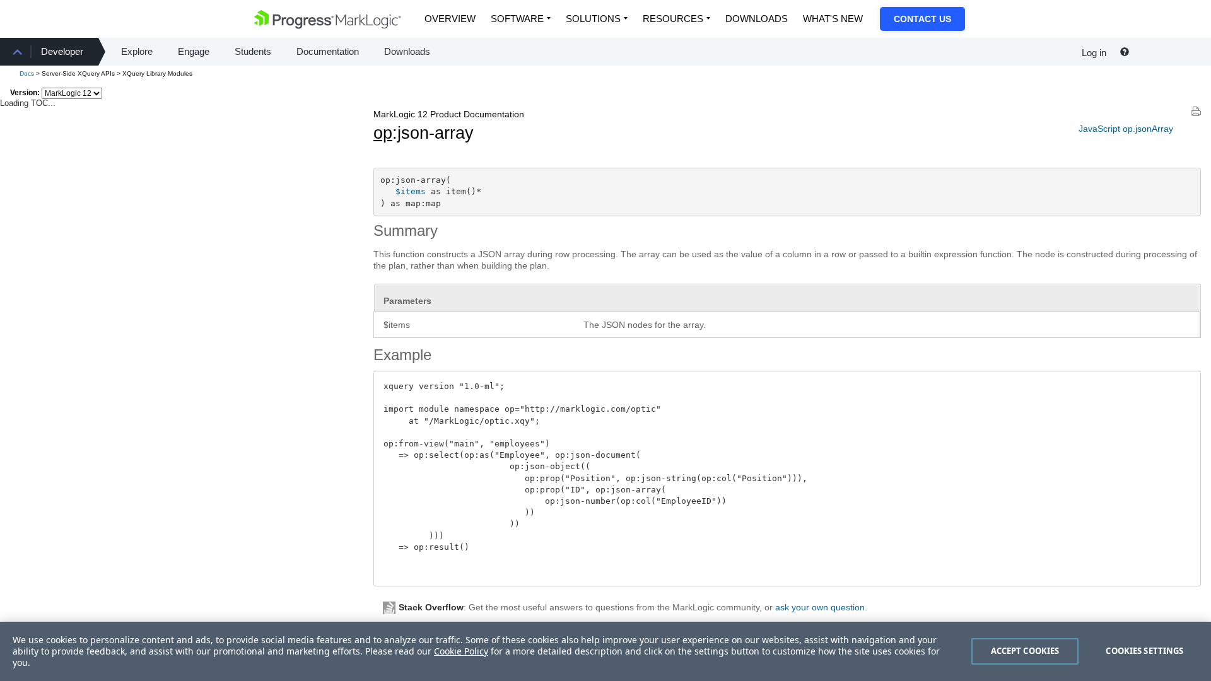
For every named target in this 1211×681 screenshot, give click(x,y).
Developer (62, 51)
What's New (833, 18)
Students (253, 51)
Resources (673, 18)
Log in (1094, 52)
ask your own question (820, 607)
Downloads (756, 18)
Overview (450, 18)
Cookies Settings (1144, 650)
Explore (137, 51)
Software (517, 18)
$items (410, 191)
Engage (193, 51)
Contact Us (922, 19)
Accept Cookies (1025, 650)
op (382, 133)
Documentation (327, 51)
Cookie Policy (461, 651)
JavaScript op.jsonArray (1126, 129)
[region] (605, 651)
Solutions (593, 18)
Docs (27, 73)
